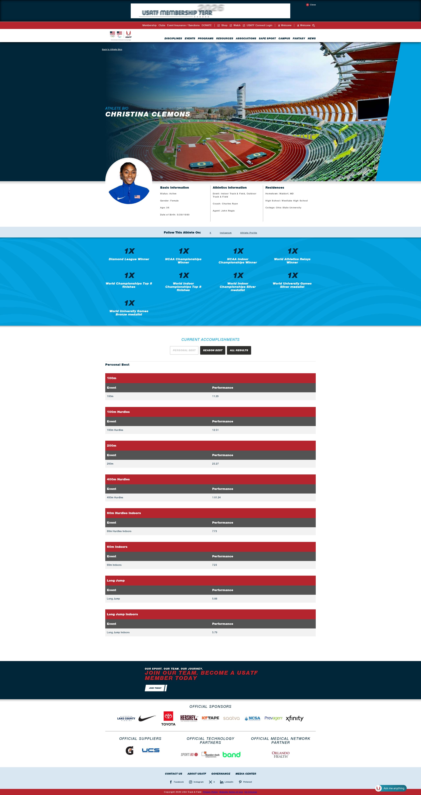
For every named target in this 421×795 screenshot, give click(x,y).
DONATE (207, 25)
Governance (220, 773)
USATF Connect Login (259, 25)
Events (190, 38)
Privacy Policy (210, 792)
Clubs (162, 25)
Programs (205, 38)
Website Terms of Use (231, 792)
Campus (284, 38)
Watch (237, 25)
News (312, 38)
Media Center (245, 773)
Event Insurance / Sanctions (183, 25)
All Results (239, 350)
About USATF (196, 773)
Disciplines (173, 38)
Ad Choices (250, 792)
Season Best (212, 350)
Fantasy (299, 38)
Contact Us (173, 773)
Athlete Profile (248, 232)
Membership (149, 25)
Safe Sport (267, 38)
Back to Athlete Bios (112, 49)
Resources (224, 38)
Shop (224, 25)
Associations (246, 38)
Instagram (226, 232)
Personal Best (184, 350)
